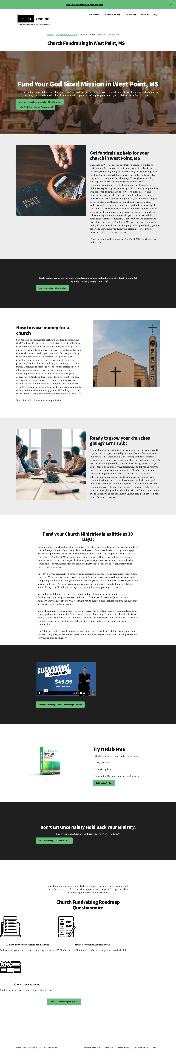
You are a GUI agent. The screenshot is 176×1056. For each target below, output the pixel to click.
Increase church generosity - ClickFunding (40, 101)
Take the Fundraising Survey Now (64, 1001)
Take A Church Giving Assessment (36, 106)
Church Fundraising (66, 34)
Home (50, 34)
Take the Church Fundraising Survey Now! (84, 4)
